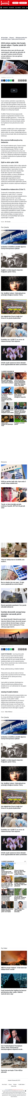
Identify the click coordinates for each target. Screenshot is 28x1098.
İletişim (15, 1084)
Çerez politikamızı (19, 1093)
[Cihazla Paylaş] (13, 80)
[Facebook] (2, 80)
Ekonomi (11, 7)
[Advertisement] (14, 443)
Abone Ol (15, 2)
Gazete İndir (23, 2)
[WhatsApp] (11, 80)
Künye (10, 1084)
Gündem (5, 7)
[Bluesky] (6, 80)
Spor (23, 7)
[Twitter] (4, 80)
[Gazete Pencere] (5, 2)
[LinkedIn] (9, 80)
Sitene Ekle (13, 1086)
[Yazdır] (19, 80)
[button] (21, 80)
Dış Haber (18, 7)
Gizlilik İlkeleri (21, 1084)
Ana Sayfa (5, 37)
